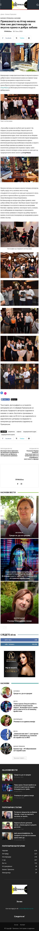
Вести (19, 569)
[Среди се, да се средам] (19, 517)
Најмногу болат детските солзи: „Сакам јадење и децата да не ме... (25, 825)
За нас (16, 925)
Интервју (19, 532)
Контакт (22, 925)
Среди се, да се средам (19, 535)
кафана (19, 431)
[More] (29, 38)
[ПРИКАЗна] (2, 31)
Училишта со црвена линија (19, 621)
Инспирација (19, 618)
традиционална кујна (29, 431)
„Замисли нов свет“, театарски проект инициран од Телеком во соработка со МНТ (26, 735)
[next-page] (5, 627)
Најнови (17, 18)
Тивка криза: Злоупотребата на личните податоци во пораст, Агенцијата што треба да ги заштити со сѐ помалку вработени (19, 575)
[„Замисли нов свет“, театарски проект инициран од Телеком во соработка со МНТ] (6, 734)
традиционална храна (8, 434)
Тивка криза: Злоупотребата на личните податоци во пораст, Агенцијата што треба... (25, 787)
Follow (34, 644)
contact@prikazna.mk (26, 909)
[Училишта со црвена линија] (19, 602)
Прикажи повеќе (19, 758)
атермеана (11, 431)
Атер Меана (5, 87)
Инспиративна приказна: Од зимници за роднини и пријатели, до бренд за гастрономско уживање (10, 453)
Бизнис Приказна (10, 14)
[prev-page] (2, 627)
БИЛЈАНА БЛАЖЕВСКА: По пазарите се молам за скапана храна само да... (25, 835)
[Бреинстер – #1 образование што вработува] (6, 749)
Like (36, 640)
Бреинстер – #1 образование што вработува (25, 750)
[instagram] (21, 483)
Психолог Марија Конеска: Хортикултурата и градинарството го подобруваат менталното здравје (31, 455)
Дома (2, 14)
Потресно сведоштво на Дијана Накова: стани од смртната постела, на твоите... (25, 814)
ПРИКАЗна (8, 31)
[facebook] (18, 483)
